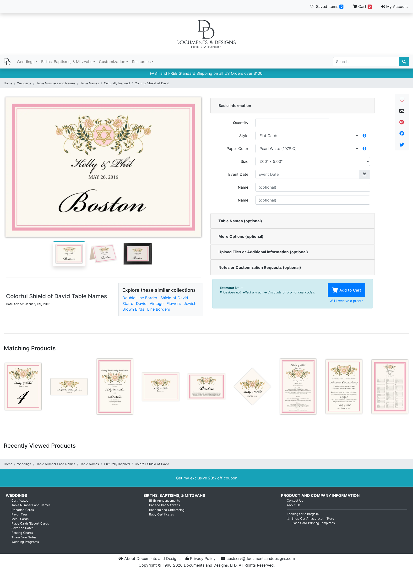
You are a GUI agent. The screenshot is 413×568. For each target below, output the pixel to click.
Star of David (134, 303)
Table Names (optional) (240, 220)
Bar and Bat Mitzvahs (164, 505)
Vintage (156, 303)
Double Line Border (139, 297)
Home (8, 83)
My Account (396, 6)
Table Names (89, 83)
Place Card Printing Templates (313, 523)
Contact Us (295, 500)
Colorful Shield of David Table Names (56, 296)
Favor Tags (19, 514)
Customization (112, 61)
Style (243, 135)
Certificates (19, 500)
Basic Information (234, 105)
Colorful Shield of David (152, 83)
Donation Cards (22, 510)
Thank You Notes (24, 537)
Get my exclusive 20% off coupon (206, 478)
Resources (141, 61)
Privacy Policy (203, 558)
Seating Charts (22, 533)
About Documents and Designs (152, 558)
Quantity (240, 122)
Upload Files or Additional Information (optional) (263, 251)
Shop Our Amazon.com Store (312, 518)
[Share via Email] (402, 111)
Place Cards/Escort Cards (30, 523)
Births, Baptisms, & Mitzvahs (66, 61)
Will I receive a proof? (346, 301)
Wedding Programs (25, 542)
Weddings (25, 61)
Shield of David (174, 297)
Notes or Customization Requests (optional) (259, 267)
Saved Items (328, 6)
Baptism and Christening (167, 510)
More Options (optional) (241, 236)
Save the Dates (22, 528)
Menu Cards (20, 519)
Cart (364, 6)
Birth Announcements (164, 500)
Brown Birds (133, 309)
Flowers (174, 303)
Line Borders (158, 309)
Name (243, 187)
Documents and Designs (206, 34)
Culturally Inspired (117, 83)
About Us (293, 505)
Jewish (190, 303)
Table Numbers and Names (55, 83)
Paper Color (237, 148)
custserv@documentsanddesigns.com (261, 558)
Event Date (238, 174)
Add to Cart (349, 290)
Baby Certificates (161, 514)
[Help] (364, 135)
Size (244, 161)
